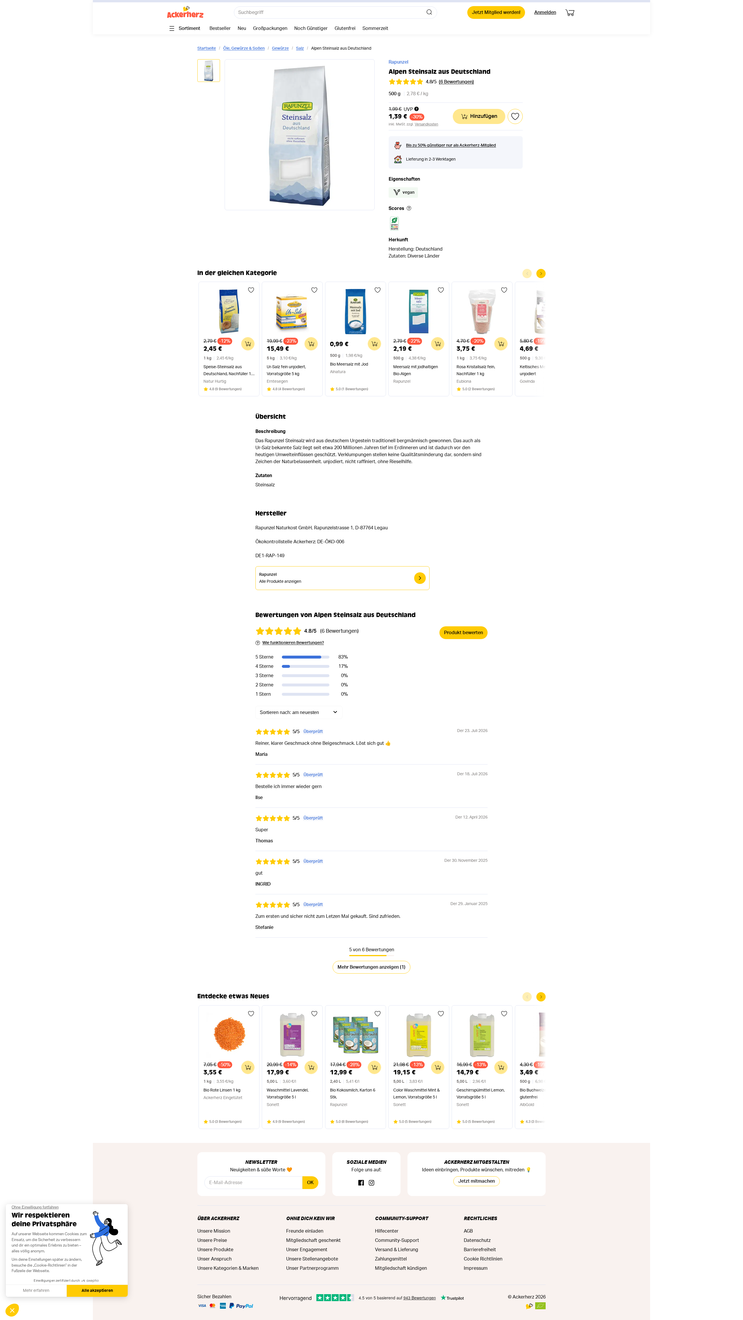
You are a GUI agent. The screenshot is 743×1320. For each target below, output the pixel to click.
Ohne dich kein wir (310, 1218)
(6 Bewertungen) (456, 82)
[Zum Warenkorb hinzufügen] (247, 343)
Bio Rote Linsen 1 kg (221, 1090)
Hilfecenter (386, 1231)
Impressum (476, 1268)
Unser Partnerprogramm (312, 1268)
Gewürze (280, 48)
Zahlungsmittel (391, 1259)
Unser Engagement (306, 1249)
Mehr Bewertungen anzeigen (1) (371, 967)
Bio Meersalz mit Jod (349, 364)
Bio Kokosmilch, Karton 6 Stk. (352, 1093)
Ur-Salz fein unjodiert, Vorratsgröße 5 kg (286, 370)
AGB (468, 1231)
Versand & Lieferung (396, 1249)
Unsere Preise (212, 1240)
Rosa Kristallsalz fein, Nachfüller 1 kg (476, 370)
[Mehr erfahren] (409, 208)
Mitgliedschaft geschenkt (313, 1240)
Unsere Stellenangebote (312, 1259)
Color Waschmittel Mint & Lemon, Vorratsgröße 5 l (416, 1093)
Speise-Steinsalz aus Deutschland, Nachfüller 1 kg (227, 371)
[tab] (209, 71)
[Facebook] (361, 1183)
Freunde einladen (304, 1231)
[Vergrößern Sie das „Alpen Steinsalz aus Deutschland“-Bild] (299, 135)
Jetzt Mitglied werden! (496, 12)
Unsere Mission (213, 1231)
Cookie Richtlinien (483, 1259)
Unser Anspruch (214, 1259)
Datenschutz (477, 1240)
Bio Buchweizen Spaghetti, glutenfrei (544, 1093)
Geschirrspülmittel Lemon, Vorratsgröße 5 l (481, 1093)
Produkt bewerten (463, 632)
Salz (300, 48)
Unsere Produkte (215, 1249)
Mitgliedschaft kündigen (401, 1268)
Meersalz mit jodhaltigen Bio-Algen (415, 370)
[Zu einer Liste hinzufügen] (251, 290)
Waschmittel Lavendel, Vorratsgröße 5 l (288, 1093)
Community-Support (401, 1218)
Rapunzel (398, 62)
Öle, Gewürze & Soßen (244, 48)
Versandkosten (426, 124)
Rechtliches (480, 1218)
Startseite (206, 48)
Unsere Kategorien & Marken (228, 1268)
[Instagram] (371, 1183)
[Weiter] (541, 273)
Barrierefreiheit (480, 1249)
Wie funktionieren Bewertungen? (293, 643)
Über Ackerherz (218, 1218)
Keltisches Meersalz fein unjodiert (542, 370)
